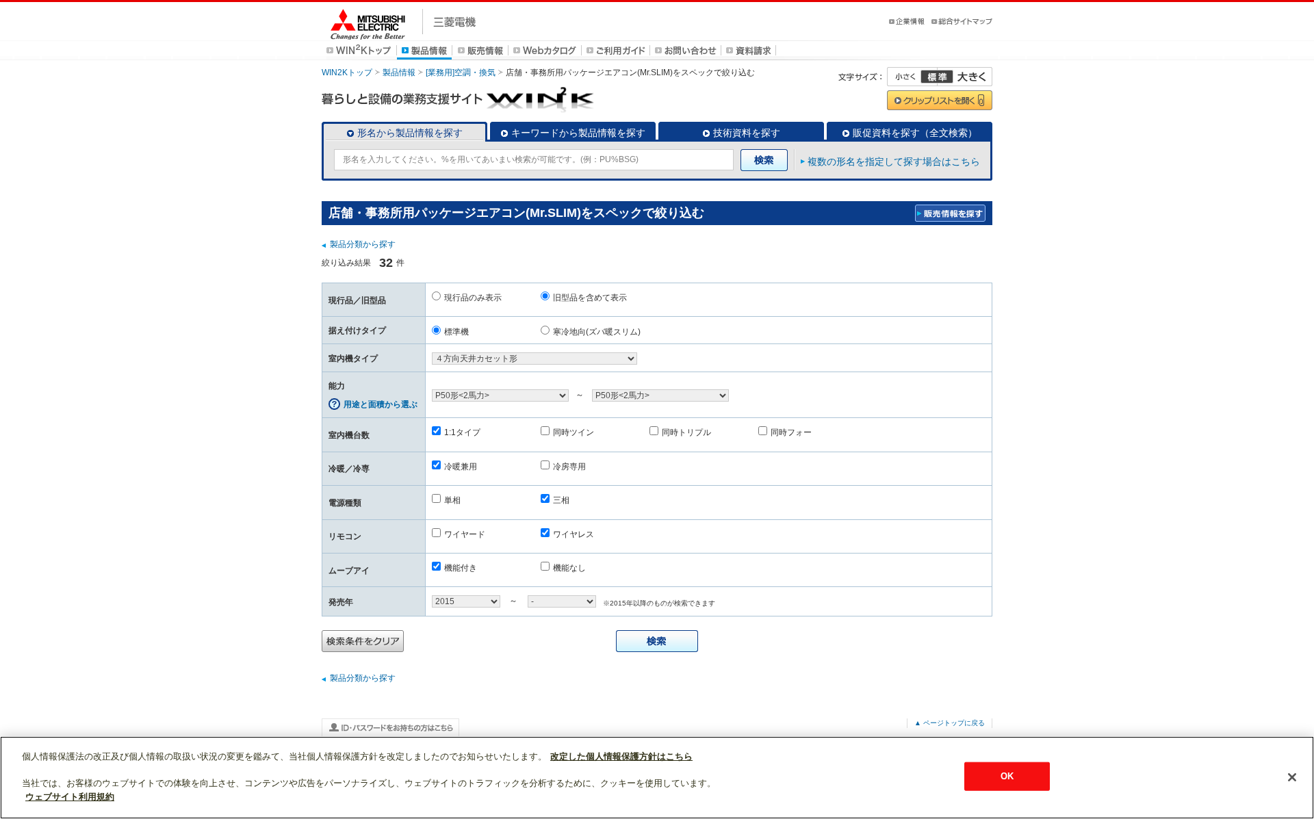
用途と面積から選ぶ (380, 404)
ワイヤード (464, 534)
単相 (452, 500)
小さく (912, 76)
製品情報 (399, 72)
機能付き (460, 568)
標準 (936, 76)
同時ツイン (573, 432)
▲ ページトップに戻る (949, 723)
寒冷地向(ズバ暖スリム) (597, 332)
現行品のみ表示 (473, 297)
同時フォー (791, 432)
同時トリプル (686, 432)
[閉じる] (1292, 777)
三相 (561, 500)
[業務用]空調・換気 (460, 72)
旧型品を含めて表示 (590, 297)
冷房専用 (569, 466)
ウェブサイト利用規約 (69, 796)
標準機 (456, 332)
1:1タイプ (462, 432)
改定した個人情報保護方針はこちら (621, 756)
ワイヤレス (573, 534)
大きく (965, 76)
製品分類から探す (363, 244)
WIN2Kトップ (347, 72)
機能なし (569, 568)
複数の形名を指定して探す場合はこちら (894, 161)
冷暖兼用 (460, 466)
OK (1007, 776)
